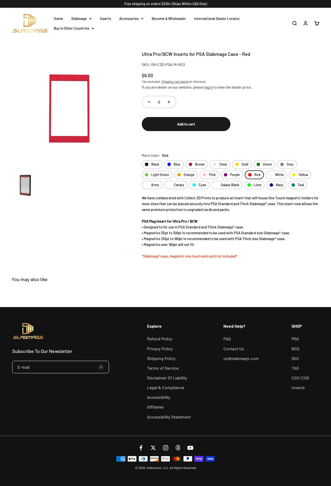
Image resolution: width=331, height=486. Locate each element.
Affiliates (155, 407)
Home (58, 18)
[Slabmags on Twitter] (153, 447)
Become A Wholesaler (169, 18)
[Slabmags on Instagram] (165, 447)
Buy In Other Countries (71, 28)
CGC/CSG (300, 377)
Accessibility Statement (169, 416)
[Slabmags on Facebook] (141, 447)
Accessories (129, 18)
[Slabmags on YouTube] (190, 447)
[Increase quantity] (169, 102)
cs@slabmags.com (241, 358)
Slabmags (79, 18)
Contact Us (233, 348)
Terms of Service (163, 368)
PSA (295, 338)
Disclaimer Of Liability (167, 377)
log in (208, 87)
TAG (295, 368)
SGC (295, 358)
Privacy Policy (160, 348)
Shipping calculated (175, 82)
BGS (295, 348)
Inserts (105, 18)
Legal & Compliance (165, 387)
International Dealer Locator (217, 18)
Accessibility (158, 397)
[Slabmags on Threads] (178, 447)
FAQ (227, 338)
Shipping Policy (161, 358)
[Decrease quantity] (149, 102)
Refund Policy (159, 338)
